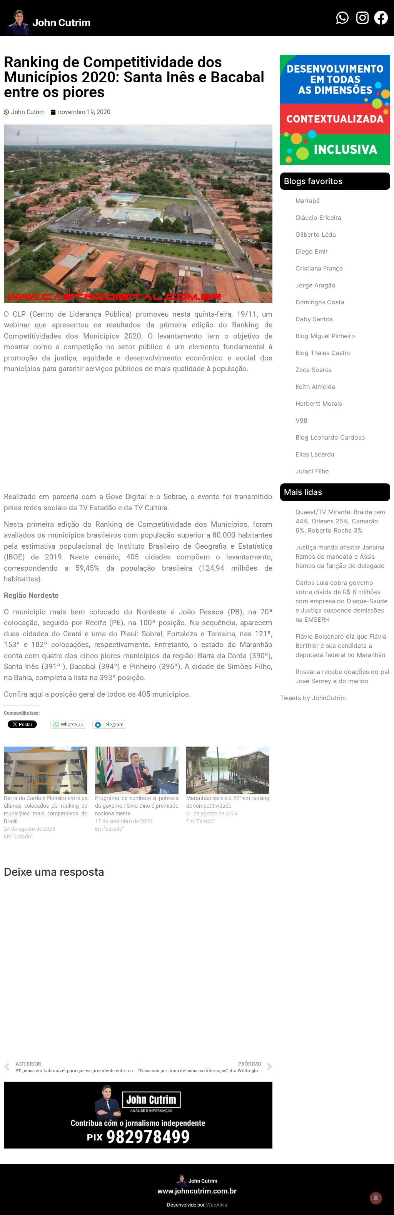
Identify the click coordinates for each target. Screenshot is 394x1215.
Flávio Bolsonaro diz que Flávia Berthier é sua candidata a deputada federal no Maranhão (341, 645)
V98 (301, 420)
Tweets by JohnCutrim (313, 698)
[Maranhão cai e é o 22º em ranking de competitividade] (228, 770)
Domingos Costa (320, 302)
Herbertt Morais (319, 403)
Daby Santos (314, 319)
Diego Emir (312, 251)
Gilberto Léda (316, 234)
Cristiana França (319, 268)
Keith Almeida (315, 386)
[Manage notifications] (376, 1198)
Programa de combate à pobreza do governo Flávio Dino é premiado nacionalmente (137, 806)
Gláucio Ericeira (318, 217)
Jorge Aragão (316, 285)
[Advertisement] (138, 434)
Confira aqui (24, 694)
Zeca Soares (314, 369)
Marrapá (308, 200)
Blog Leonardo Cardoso (330, 437)
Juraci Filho (312, 471)
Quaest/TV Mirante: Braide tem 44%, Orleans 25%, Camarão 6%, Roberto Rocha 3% (340, 521)
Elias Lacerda (315, 454)
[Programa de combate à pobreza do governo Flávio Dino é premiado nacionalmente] (137, 770)
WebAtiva (216, 1205)
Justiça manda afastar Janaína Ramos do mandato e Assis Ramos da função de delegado (340, 556)
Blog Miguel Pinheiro (325, 336)
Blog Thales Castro (323, 353)
